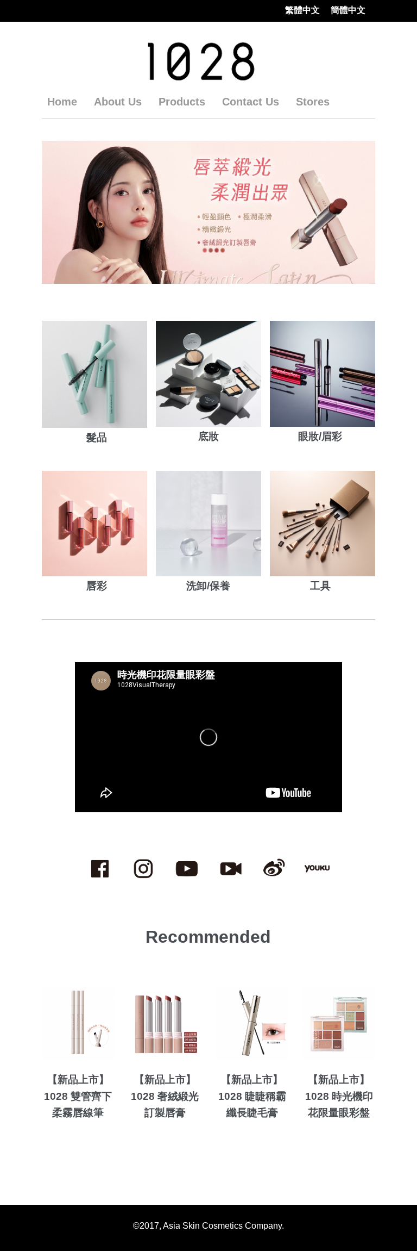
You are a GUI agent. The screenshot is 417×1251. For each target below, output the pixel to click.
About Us (118, 102)
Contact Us (250, 102)
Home (62, 102)
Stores (313, 102)
